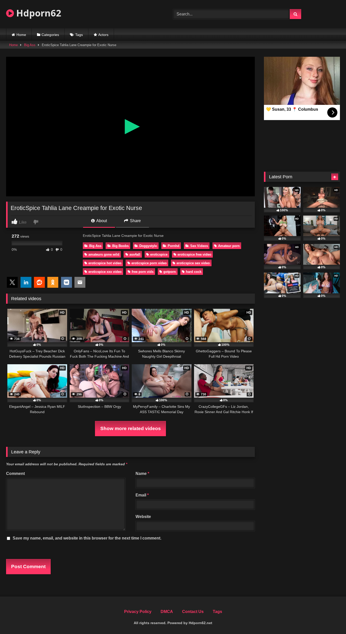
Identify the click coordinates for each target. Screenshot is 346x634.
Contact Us (193, 611)
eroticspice (158, 254)
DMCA (167, 611)
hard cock (193, 272)
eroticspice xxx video (105, 272)
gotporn (169, 272)
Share (135, 221)
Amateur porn (229, 246)
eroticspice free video (194, 254)
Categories (50, 35)
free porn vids (142, 272)
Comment (15, 473)
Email (142, 495)
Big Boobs (120, 246)
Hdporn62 (37, 13)
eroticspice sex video (193, 263)
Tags (79, 35)
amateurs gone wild (103, 254)
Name (142, 473)
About (101, 221)
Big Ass (29, 45)
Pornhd (173, 246)
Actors (103, 35)
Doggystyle (148, 246)
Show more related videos (130, 428)
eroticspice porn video (149, 263)
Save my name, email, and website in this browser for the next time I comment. (87, 538)
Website (143, 516)
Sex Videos (199, 246)
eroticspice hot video (104, 263)
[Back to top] (330, 619)
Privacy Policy (137, 611)
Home (21, 35)
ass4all (134, 254)
